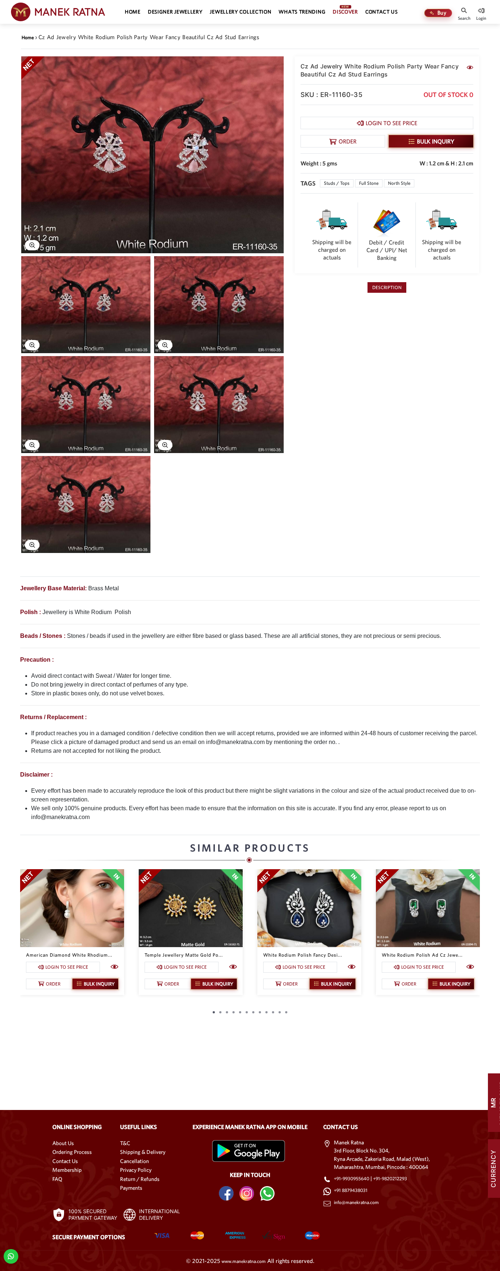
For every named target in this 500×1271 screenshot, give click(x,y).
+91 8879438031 (350, 1190)
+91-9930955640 (352, 1178)
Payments (131, 1188)
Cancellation (134, 1161)
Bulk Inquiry (435, 141)
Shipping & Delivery (142, 1152)
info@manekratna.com (356, 1202)
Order (348, 141)
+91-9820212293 (390, 1178)
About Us (63, 1143)
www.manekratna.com (243, 1261)
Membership (67, 1170)
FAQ (57, 1179)
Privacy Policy (136, 1170)
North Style (399, 183)
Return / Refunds (140, 1179)
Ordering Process (72, 1152)
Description (387, 287)
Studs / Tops (337, 183)
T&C (125, 1143)
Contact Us (65, 1161)
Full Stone (368, 183)
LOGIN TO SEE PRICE (391, 123)
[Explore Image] (32, 245)
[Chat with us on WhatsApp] (11, 1256)
